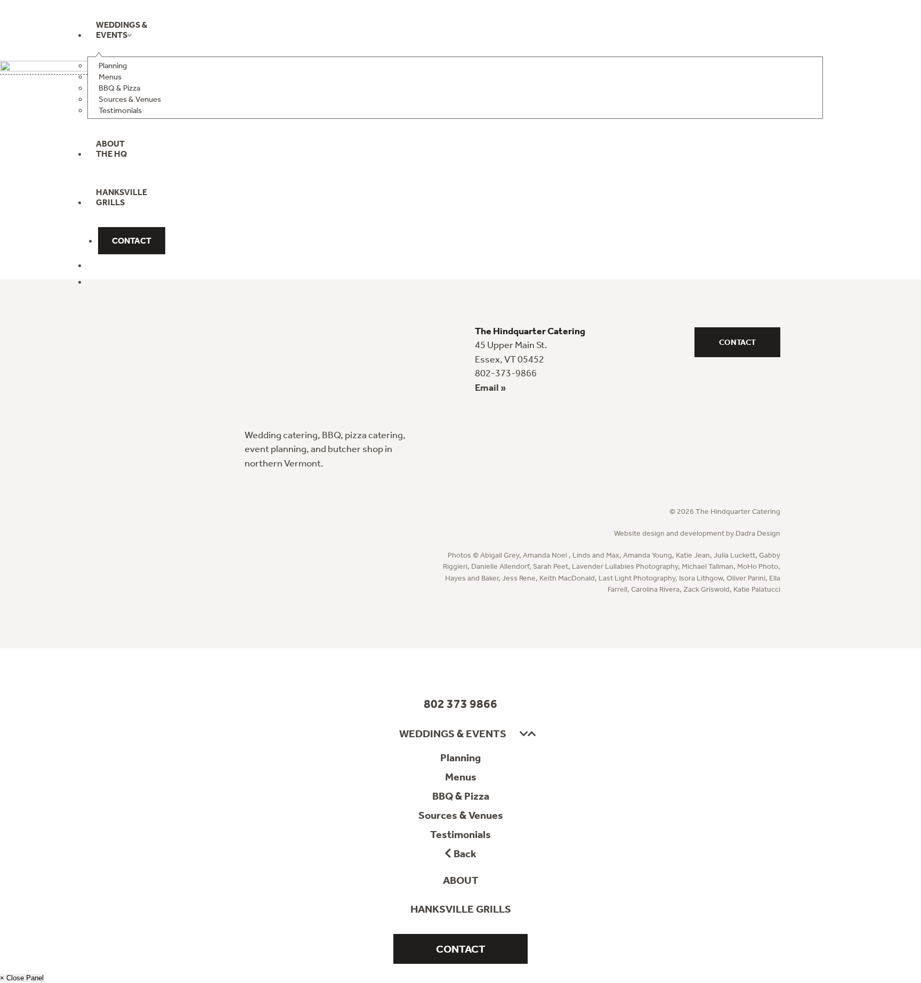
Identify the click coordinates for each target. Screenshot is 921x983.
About (461, 880)
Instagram (482, 668)
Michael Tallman (707, 566)
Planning (460, 757)
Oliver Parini (745, 578)
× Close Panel (22, 978)
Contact (737, 342)
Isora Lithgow (701, 578)
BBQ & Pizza (460, 795)
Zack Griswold (706, 589)
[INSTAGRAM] (99, 285)
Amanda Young (647, 555)
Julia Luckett (734, 555)
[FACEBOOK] (99, 268)
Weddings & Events (452, 733)
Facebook (440, 668)
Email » (490, 387)
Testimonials (460, 834)
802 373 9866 (460, 703)
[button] (524, 734)
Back (463, 853)
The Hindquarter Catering (151, 48)
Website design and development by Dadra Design (697, 533)
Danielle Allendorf (500, 566)
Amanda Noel (546, 555)
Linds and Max (595, 555)
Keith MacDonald (567, 578)
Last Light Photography (637, 578)
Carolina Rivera (655, 589)
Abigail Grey (499, 555)
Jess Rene (519, 578)
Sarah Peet (550, 566)
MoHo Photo (757, 566)
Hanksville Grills (460, 909)
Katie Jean (693, 555)
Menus (460, 776)
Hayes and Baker (471, 578)
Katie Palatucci (756, 589)
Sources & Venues (460, 815)
